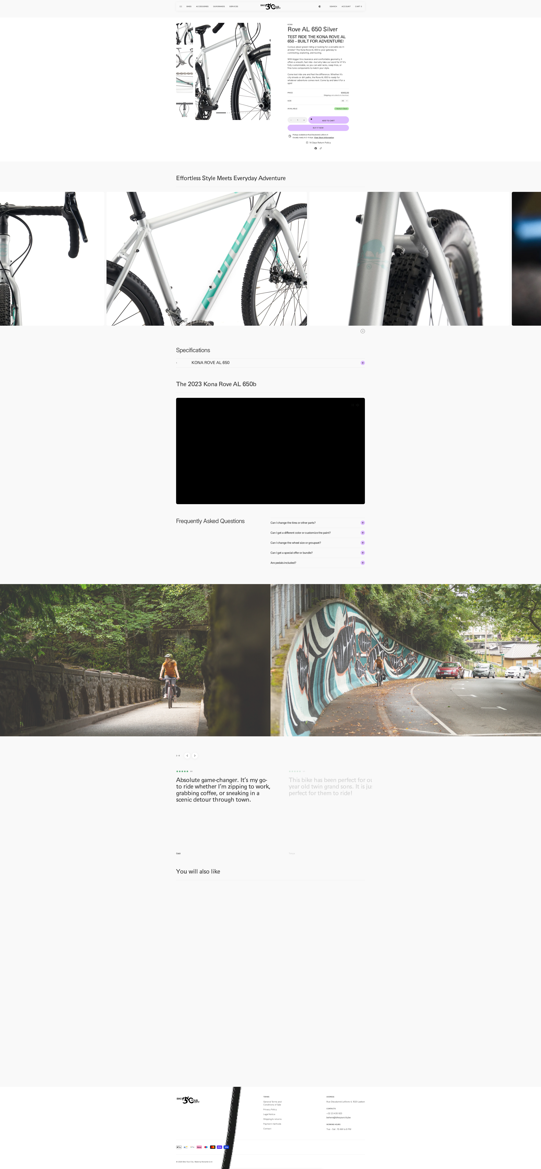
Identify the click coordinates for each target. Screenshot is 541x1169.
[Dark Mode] (319, 6)
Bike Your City (188, 1162)
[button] (333, 6)
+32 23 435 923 (334, 1113)
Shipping (327, 95)
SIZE (289, 101)
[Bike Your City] (270, 6)
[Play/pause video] (353, 405)
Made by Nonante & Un (203, 1162)
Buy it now (318, 128)
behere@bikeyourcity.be (338, 1117)
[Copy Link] (320, 148)
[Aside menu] (181, 6)
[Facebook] (315, 148)
